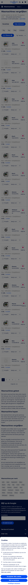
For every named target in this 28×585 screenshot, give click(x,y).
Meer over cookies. (6, 572)
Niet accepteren (14, 580)
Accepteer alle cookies (14, 576)
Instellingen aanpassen (14, 583)
